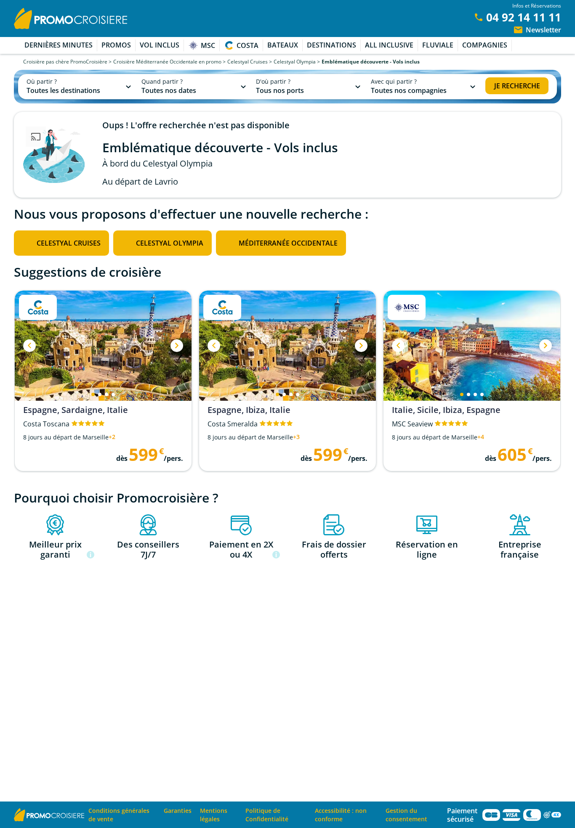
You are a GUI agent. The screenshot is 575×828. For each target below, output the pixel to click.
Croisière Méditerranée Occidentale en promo (167, 61)
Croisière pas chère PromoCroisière (65, 61)
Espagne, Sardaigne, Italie (75, 410)
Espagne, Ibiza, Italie (249, 410)
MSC (208, 45)
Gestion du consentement (406, 815)
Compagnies (484, 45)
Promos (116, 45)
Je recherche (517, 85)
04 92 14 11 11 (523, 17)
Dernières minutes (58, 45)
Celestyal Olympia (295, 61)
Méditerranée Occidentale (288, 243)
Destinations (331, 45)
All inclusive (389, 45)
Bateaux (282, 45)
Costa (247, 45)
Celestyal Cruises (247, 61)
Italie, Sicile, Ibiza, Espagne (446, 410)
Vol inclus (159, 45)
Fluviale (437, 45)
